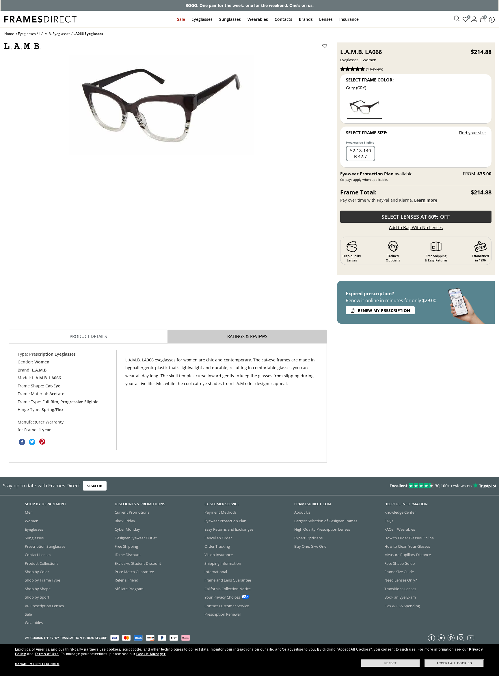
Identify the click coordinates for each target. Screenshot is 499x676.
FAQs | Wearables (399, 529)
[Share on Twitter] (32, 442)
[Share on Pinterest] (42, 442)
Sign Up (94, 486)
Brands (306, 19)
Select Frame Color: (370, 80)
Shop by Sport (37, 597)
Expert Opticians (308, 537)
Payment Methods (220, 512)
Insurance (349, 19)
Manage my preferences (37, 664)
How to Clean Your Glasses (407, 546)
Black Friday (125, 520)
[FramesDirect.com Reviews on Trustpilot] (393, 486)
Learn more (425, 200)
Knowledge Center (400, 512)
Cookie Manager (150, 654)
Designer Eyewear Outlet (136, 537)
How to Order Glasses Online (409, 537)
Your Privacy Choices (222, 597)
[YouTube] (470, 637)
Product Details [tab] (88, 336)
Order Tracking (217, 546)
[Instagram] (460, 637)
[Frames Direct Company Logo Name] (40, 18)
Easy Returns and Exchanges (228, 529)
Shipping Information (222, 563)
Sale (181, 19)
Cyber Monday (127, 529)
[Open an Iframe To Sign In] (474, 19)
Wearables (257, 19)
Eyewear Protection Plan (367, 174)
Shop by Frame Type (42, 580)
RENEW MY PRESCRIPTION (384, 310)
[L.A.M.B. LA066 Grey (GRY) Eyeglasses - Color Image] (364, 108)
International (215, 571)
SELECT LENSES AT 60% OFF (415, 216)
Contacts (283, 19)
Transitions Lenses (400, 588)
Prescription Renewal (222, 614)
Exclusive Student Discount (138, 563)
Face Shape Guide (399, 563)
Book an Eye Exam (400, 597)
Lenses (326, 19)
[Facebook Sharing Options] (22, 442)
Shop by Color (37, 571)
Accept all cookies (454, 663)
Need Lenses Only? (400, 580)
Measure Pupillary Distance (407, 554)
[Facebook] (431, 637)
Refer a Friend (126, 580)
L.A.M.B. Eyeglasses (54, 33)
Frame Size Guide (399, 571)
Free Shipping (126, 546)
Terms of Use (47, 654)
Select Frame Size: (366, 132)
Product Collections (41, 563)
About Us (302, 512)
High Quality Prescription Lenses (322, 529)
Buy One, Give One (310, 546)
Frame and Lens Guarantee (227, 580)
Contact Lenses (38, 554)
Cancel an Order (218, 537)
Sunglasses (230, 19)
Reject (390, 663)
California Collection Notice (227, 588)
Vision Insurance (218, 554)
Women (31, 520)
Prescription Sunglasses (45, 546)
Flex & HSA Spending (402, 605)
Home (9, 33)
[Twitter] (441, 637)
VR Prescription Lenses (44, 605)
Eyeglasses (202, 19)
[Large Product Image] (161, 105)
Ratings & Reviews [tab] (247, 336)
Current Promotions (132, 512)
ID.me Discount (128, 554)
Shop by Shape (38, 588)
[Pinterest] (451, 637)
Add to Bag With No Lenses (416, 227)
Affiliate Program (129, 588)
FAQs (388, 520)
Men (29, 512)
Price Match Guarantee (134, 571)
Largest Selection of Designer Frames (325, 520)
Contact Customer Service (226, 605)
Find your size (472, 132)
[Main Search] (457, 19)
